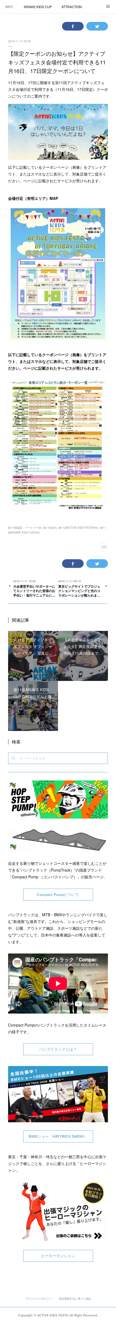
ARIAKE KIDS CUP (38, 6)
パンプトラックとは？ (58, 1049)
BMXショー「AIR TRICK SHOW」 (58, 1136)
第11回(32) (50, 527)
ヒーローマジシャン (58, 1256)
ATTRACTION (72, 6)
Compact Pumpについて (58, 894)
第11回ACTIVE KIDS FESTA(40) (78, 527)
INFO (9, 6)
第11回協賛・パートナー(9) (25, 527)
